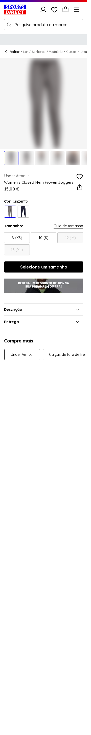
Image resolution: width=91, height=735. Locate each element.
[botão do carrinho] (65, 9)
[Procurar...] (9, 24)
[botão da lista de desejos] (54, 9)
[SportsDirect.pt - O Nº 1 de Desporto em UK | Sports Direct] (15, 10)
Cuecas (71, 52)
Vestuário (55, 52)
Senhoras (38, 52)
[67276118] (23, 212)
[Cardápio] (76, 9)
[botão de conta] (43, 9)
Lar (25, 52)
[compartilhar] (79, 187)
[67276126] (10, 212)
